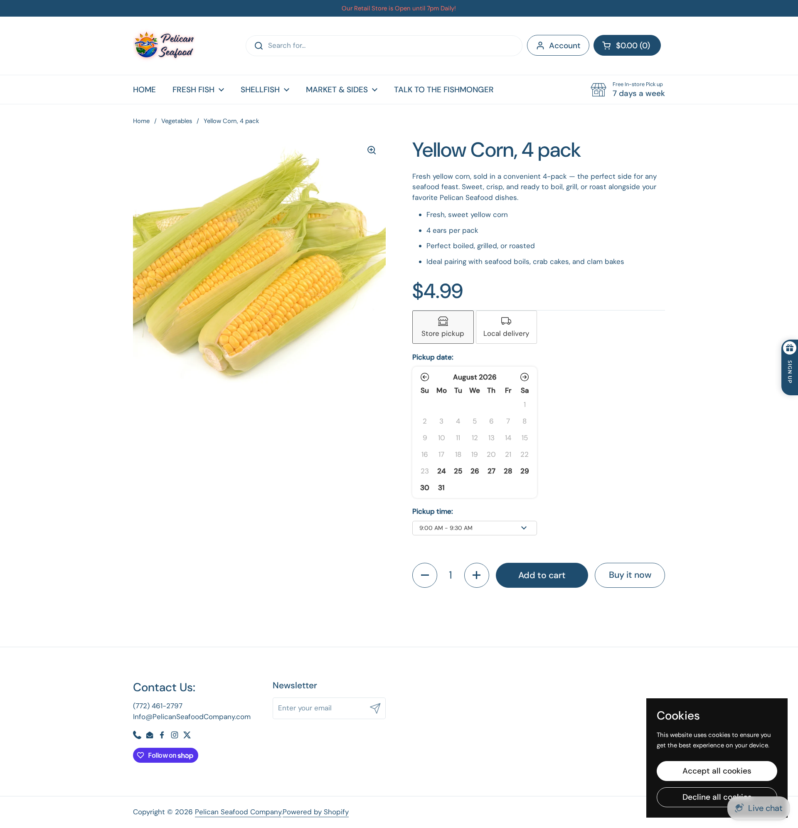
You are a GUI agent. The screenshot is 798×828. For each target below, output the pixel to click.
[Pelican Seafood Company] (164, 46)
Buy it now (630, 575)
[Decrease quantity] (424, 575)
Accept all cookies (716, 771)
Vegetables (176, 121)
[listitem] (443, 327)
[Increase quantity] (476, 575)
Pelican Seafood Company (238, 811)
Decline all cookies (717, 797)
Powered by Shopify (316, 811)
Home (141, 121)
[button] (627, 45)
